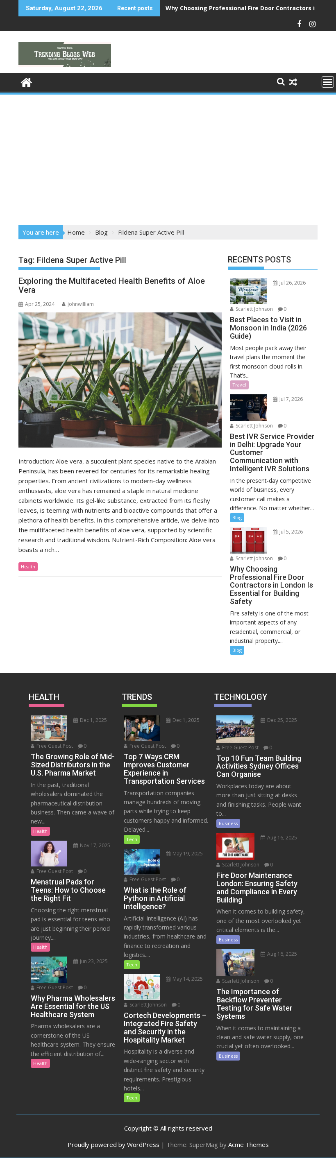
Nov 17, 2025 (94, 845)
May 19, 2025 (187, 853)
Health (28, 566)
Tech (131, 839)
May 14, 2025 (187, 978)
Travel (239, 385)
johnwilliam (81, 304)
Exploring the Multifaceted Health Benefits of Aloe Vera (111, 285)
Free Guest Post (54, 745)
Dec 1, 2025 (93, 720)
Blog (237, 517)
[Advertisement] (168, 157)
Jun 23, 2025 (93, 961)
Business (228, 823)
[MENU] (328, 82)
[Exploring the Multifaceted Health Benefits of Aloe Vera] (120, 380)
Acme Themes (248, 1144)
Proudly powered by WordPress (113, 1144)
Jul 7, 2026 (290, 399)
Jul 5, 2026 (290, 531)
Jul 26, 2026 (292, 282)
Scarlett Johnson (253, 308)
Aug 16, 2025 (281, 837)
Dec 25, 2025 (281, 720)
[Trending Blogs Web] (26, 81)
